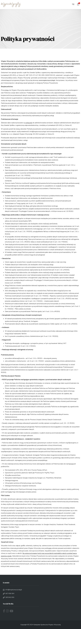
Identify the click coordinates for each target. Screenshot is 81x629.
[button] (73, 4)
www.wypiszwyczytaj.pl (47, 80)
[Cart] (78, 4)
